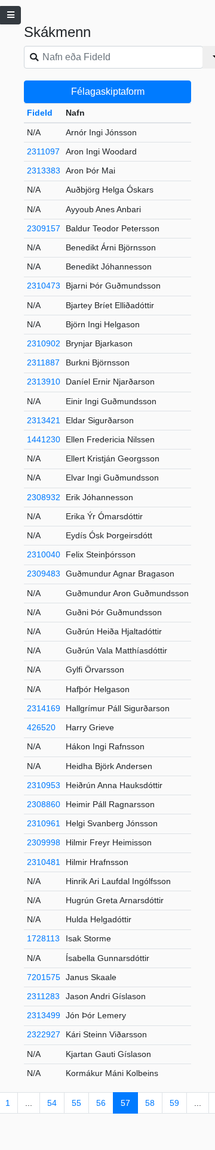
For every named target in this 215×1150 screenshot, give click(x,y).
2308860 (43, 804)
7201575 (43, 977)
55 (76, 1103)
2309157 (43, 228)
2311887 (43, 362)
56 (101, 1103)
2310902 (43, 343)
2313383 (43, 170)
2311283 (43, 996)
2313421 (43, 420)
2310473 (43, 285)
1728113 (43, 938)
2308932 (43, 497)
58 (150, 1103)
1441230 (43, 439)
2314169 (43, 708)
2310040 (43, 554)
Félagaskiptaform (108, 91)
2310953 (43, 785)
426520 (41, 727)
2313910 (43, 381)
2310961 (43, 823)
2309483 (43, 573)
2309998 (43, 842)
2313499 (43, 1015)
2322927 (43, 1034)
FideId (40, 112)
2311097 (43, 151)
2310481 (43, 862)
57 (125, 1103)
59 (174, 1103)
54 (52, 1103)
